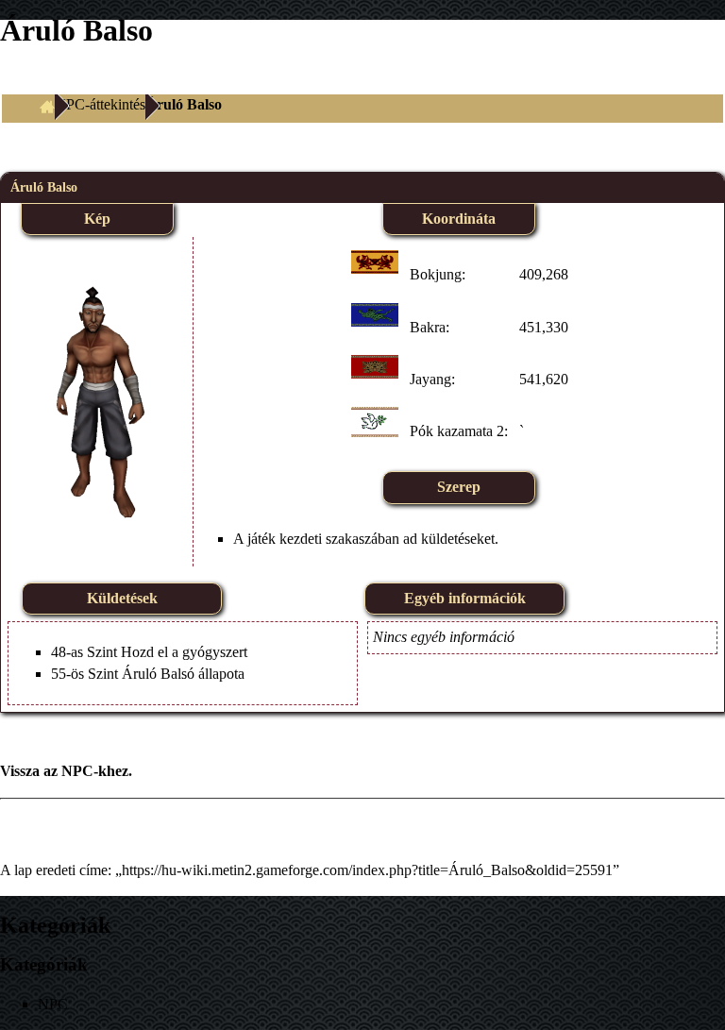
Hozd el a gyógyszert (184, 652)
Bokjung (436, 274)
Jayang (430, 379)
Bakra (428, 327)
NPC (77, 771)
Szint (102, 652)
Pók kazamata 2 (457, 431)
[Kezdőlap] (47, 104)
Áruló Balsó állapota (183, 674)
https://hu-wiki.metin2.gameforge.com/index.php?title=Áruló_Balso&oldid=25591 (367, 870)
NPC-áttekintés (100, 104)
